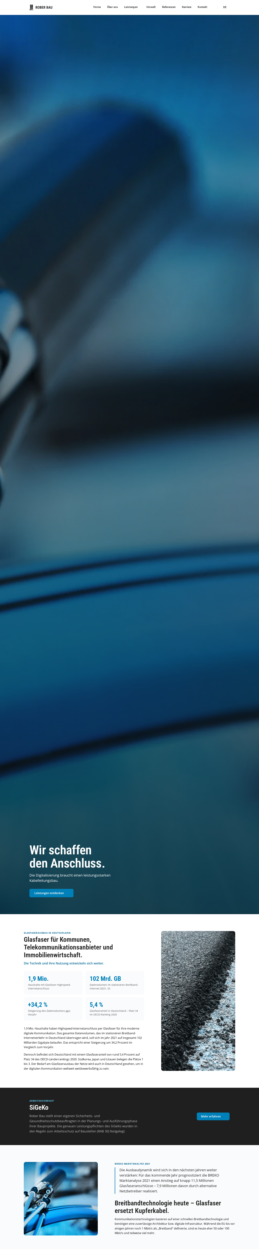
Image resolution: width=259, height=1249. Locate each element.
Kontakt (202, 7)
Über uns (112, 7)
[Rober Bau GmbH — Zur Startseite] (41, 7)
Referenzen (169, 7)
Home (97, 7)
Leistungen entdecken (49, 893)
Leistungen (131, 7)
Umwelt (151, 7)
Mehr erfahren (211, 1116)
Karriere (187, 7)
